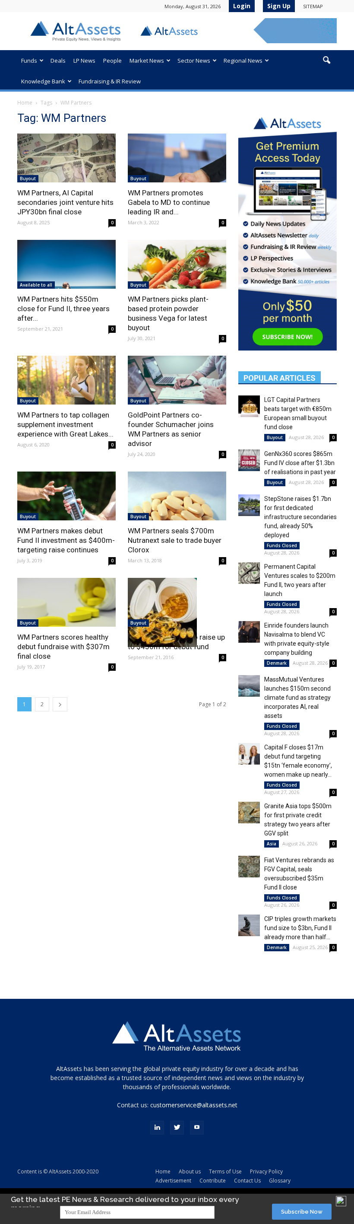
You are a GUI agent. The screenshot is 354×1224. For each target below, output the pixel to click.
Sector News (193, 60)
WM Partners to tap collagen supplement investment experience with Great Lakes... (65, 424)
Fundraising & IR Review (110, 81)
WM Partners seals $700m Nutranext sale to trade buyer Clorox (174, 540)
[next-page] (60, 704)
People (112, 60)
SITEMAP (313, 6)
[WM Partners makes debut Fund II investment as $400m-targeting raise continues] (66, 496)
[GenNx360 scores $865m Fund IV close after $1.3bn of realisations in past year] (249, 460)
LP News (84, 60)
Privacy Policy (266, 1171)
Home (24, 102)
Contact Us (247, 1180)
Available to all (36, 285)
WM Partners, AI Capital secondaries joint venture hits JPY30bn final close (65, 202)
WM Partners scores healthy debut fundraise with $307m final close (63, 646)
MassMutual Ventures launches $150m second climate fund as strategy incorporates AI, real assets (297, 697)
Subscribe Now (301, 1211)
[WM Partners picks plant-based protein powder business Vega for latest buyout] (177, 264)
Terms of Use (225, 1171)
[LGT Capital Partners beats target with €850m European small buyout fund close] (249, 406)
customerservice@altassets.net (193, 1105)
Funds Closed (282, 545)
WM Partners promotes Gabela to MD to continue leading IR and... (169, 202)
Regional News (243, 60)
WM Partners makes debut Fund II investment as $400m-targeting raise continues (66, 540)
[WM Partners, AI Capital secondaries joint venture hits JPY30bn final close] (66, 158)
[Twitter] (177, 1128)
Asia (271, 844)
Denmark (277, 663)
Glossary (280, 1180)
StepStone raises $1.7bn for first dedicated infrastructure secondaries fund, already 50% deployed (300, 517)
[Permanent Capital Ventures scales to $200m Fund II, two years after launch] (249, 573)
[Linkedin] (157, 1128)
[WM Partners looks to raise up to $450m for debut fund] (177, 612)
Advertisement (173, 1180)
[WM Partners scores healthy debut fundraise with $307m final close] (66, 602)
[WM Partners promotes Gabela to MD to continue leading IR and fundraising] (177, 158)
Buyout (28, 178)
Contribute (212, 1180)
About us (190, 1171)
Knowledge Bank (43, 81)
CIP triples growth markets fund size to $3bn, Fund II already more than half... (300, 927)
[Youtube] (197, 1128)
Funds (29, 60)
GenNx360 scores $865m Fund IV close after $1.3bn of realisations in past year (300, 462)
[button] (326, 60)
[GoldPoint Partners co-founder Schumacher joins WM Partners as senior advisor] (177, 380)
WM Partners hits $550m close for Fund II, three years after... (63, 308)
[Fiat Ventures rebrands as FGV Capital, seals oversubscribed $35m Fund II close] (249, 866)
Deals (58, 60)
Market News (147, 60)
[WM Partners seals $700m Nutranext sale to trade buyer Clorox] (177, 496)
